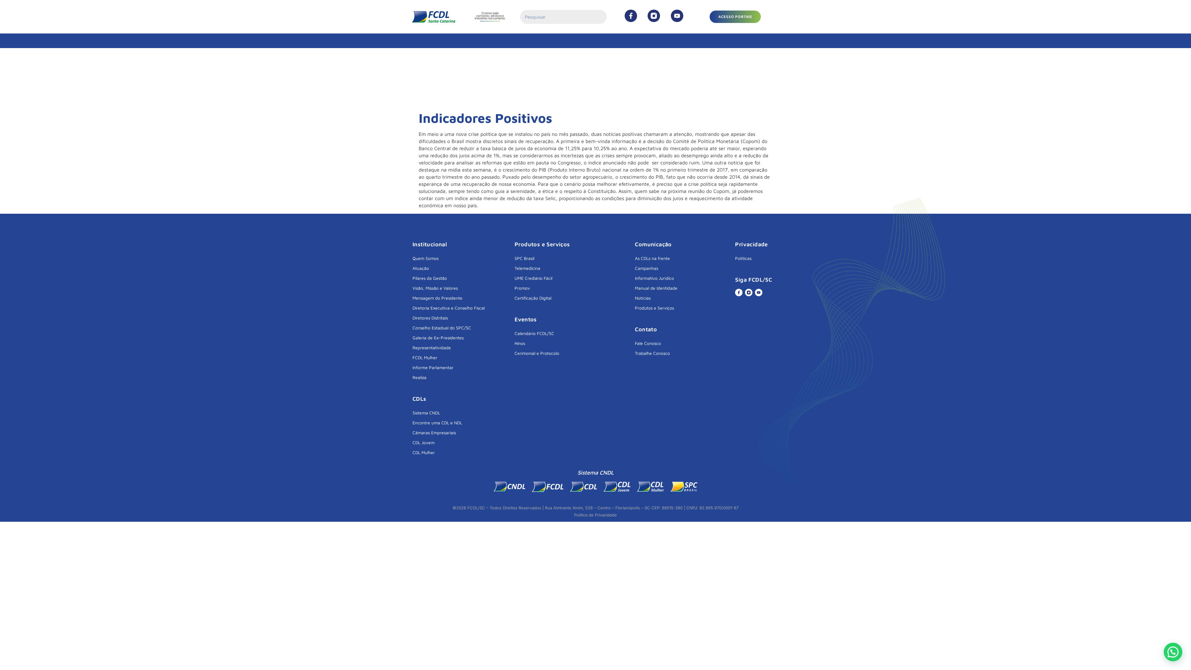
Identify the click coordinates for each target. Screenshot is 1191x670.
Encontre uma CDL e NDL (437, 422)
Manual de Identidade (656, 288)
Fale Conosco (648, 343)
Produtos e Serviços (654, 307)
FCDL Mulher (425, 357)
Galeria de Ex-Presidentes (438, 337)
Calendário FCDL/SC (534, 333)
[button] (735, 17)
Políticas (743, 258)
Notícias (643, 298)
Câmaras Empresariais (434, 432)
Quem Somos (426, 258)
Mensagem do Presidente (437, 298)
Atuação (421, 268)
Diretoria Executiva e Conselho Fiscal (449, 307)
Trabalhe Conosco (652, 353)
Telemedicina (527, 268)
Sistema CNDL (426, 412)
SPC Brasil (524, 258)
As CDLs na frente (652, 258)
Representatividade (432, 347)
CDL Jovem (424, 442)
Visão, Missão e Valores (435, 288)
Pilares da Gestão (430, 278)
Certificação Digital (533, 298)
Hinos (520, 343)
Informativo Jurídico (654, 278)
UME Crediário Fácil (533, 278)
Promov (522, 288)
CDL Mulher (424, 452)
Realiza (419, 377)
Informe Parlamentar (433, 367)
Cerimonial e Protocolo (537, 353)
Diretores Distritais (430, 317)
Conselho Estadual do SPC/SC (442, 327)
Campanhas (646, 268)
